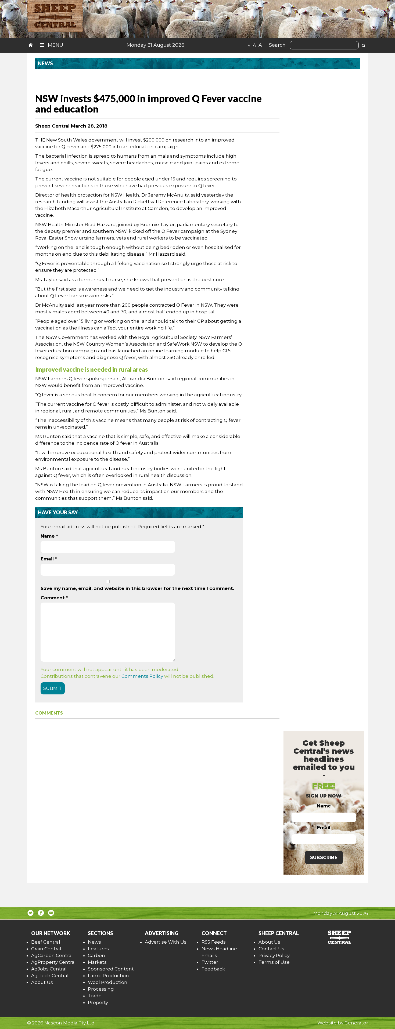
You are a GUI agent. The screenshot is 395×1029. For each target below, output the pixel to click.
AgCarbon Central (52, 955)
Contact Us (271, 948)
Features (98, 948)
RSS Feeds (214, 942)
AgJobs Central (49, 969)
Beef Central (45, 942)
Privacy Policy (274, 955)
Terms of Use (274, 962)
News (94, 942)
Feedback (213, 969)
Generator (356, 1023)
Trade (95, 995)
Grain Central (46, 948)
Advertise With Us (165, 942)
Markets (97, 962)
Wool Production (107, 982)
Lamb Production (108, 975)
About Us (42, 982)
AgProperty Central (53, 962)
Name (49, 536)
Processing (101, 989)
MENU (54, 45)
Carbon (96, 955)
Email (49, 558)
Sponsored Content (111, 969)
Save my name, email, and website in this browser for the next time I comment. (137, 588)
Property (98, 1002)
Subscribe (323, 857)
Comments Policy (142, 676)
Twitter (210, 962)
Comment (54, 597)
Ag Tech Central (50, 975)
